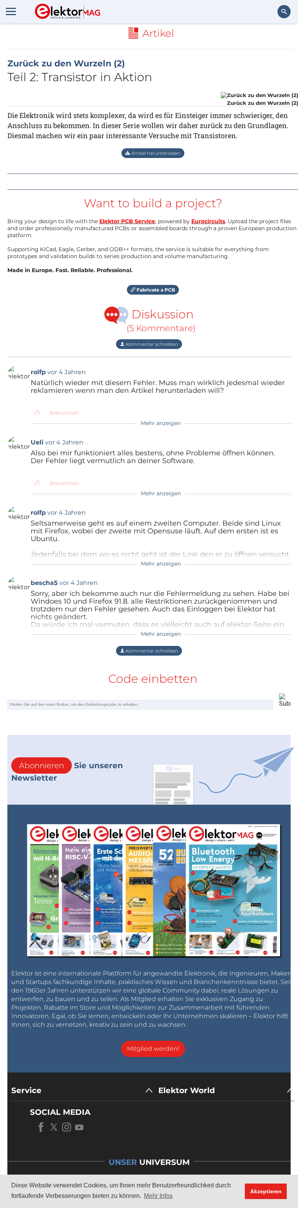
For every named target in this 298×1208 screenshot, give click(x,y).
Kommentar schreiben (151, 344)
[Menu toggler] (11, 11)
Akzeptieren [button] (266, 1191)
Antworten (64, 413)
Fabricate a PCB (155, 290)
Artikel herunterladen (155, 153)
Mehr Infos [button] (158, 1195)
